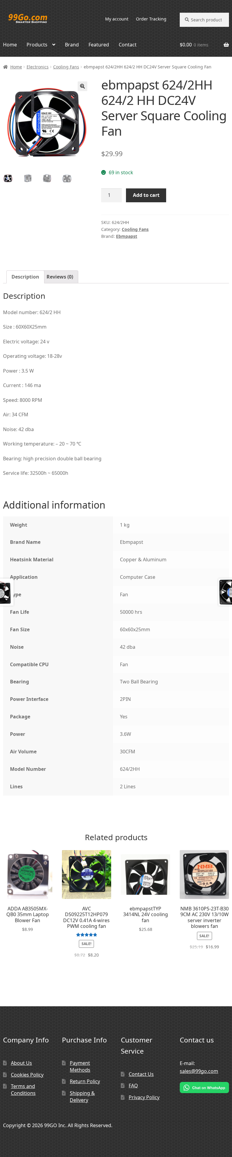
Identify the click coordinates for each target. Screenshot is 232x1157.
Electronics (38, 67)
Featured (99, 44)
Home (16, 67)
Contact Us (141, 1074)
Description (25, 276)
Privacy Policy (144, 1097)
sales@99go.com (199, 1071)
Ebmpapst (126, 236)
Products (37, 44)
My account (116, 19)
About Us (21, 1063)
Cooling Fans (66, 67)
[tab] (25, 277)
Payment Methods (80, 1066)
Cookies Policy (27, 1074)
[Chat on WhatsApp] (204, 1087)
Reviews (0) (60, 276)
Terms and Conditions (23, 1089)
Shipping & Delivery (82, 1096)
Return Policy (85, 1081)
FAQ (133, 1085)
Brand (72, 44)
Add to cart (146, 195)
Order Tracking (151, 19)
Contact (128, 44)
